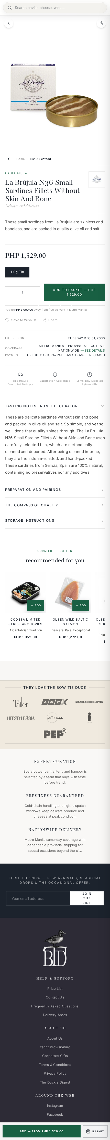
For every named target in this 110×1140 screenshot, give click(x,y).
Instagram (55, 1105)
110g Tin (17, 272)
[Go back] (8, 23)
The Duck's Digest (55, 1082)
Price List (54, 988)
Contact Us (55, 997)
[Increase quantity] (34, 292)
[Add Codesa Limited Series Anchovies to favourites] (38, 579)
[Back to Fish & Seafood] (8, 159)
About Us (55, 1038)
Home (20, 159)
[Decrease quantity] (10, 292)
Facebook (55, 1114)
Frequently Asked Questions (55, 1006)
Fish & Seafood (40, 159)
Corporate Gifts (55, 1056)
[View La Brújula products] (97, 179)
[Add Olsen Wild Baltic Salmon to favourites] (83, 579)
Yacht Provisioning (55, 1047)
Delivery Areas (55, 1015)
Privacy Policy (55, 1073)
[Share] (101, 23)
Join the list (86, 898)
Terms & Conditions (55, 1065)
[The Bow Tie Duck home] (55, 947)
